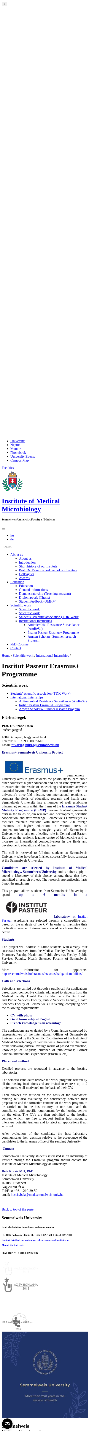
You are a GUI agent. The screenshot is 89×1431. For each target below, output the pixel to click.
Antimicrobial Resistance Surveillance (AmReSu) (53, 701)
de (12, 539)
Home (6, 655)
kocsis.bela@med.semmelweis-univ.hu (37, 1194)
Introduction (27, 562)
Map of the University (13, 1245)
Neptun (15, 445)
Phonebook (18, 452)
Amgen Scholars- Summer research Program (49, 709)
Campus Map (19, 460)
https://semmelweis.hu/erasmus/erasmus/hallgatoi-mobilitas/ (42, 974)
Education (17, 582)
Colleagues (26, 574)
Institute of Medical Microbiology (31, 505)
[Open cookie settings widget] (7, 1423)
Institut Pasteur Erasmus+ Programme (53, 632)
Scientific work (20, 605)
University (17, 441)
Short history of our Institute (38, 566)
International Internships (35, 621)
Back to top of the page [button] (17, 1209)
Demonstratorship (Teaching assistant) (45, 593)
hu (12, 535)
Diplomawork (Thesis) (34, 597)
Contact (15, 648)
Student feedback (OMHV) (37, 601)
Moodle (15, 449)
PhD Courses (19, 644)
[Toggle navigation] (3, 529)
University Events (22, 456)
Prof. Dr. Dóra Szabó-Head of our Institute (48, 570)
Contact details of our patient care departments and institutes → (35, 1240)
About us (16, 554)
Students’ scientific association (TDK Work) (49, 617)
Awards (24, 578)
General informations (33, 590)
